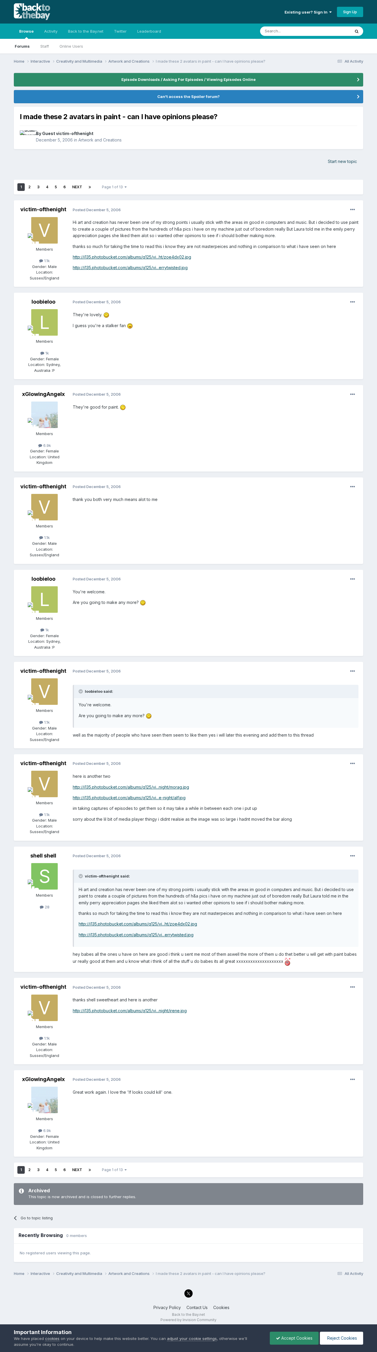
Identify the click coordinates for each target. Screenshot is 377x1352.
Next (77, 187)
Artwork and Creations (100, 139)
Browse (26, 31)
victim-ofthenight (43, 209)
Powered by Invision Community (188, 1320)
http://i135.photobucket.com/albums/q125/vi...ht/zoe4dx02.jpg (132, 256)
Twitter (120, 31)
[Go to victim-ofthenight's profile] (44, 230)
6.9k (46, 445)
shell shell (43, 856)
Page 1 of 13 (113, 187)
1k (46, 353)
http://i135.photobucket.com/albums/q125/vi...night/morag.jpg (131, 787)
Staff (44, 46)
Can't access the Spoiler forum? (188, 96)
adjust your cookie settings (192, 1338)
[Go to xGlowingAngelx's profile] (44, 415)
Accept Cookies (296, 1338)
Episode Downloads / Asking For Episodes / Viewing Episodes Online (188, 79)
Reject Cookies (341, 1338)
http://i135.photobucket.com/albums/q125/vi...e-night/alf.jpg (129, 797)
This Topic (333, 31)
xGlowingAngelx (43, 394)
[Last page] (90, 187)
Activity (50, 31)
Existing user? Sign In (307, 12)
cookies (52, 1338)
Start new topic (342, 161)
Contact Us (197, 1307)
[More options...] (352, 209)
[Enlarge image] (106, 314)
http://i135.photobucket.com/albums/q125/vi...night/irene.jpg (130, 1010)
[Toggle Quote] (81, 691)
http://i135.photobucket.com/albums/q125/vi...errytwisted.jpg (130, 267)
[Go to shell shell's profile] (44, 876)
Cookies (221, 1307)
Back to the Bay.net (85, 31)
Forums (22, 46)
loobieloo (43, 302)
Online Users (71, 46)
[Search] (356, 31)
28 (46, 907)
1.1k (46, 260)
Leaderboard (149, 31)
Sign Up (350, 11)
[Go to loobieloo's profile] (44, 322)
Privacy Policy (167, 1307)
